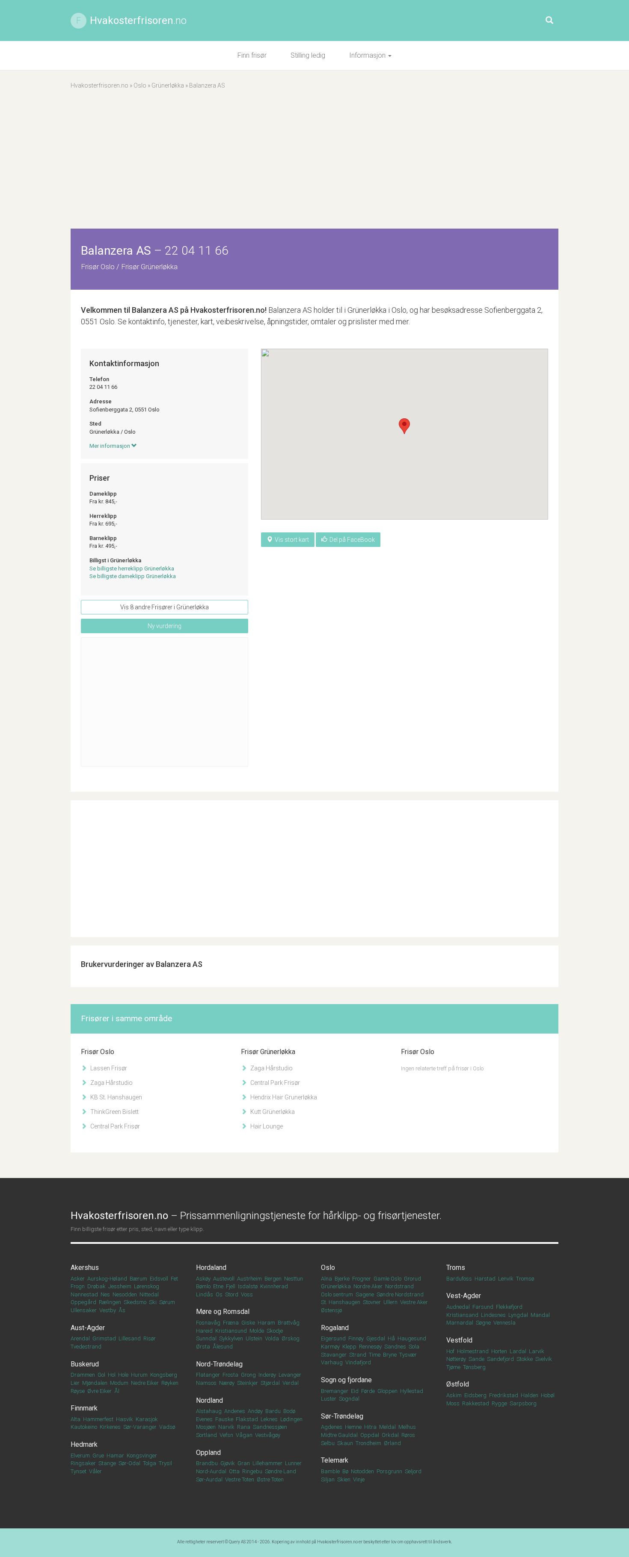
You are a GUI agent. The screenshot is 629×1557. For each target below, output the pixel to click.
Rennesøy (370, 1346)
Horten (499, 1351)
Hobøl (548, 1395)
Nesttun (293, 1278)
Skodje (275, 1331)
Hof (450, 1351)
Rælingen (110, 1302)
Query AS (237, 1541)
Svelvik (543, 1359)
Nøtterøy (456, 1359)
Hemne (353, 1427)
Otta (234, 1471)
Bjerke (342, 1278)
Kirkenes (110, 1427)
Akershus (85, 1267)
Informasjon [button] (368, 55)
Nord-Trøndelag (219, 1364)
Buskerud (85, 1364)
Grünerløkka (167, 85)
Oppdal (369, 1435)
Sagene (365, 1294)
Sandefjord (500, 1359)
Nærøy (226, 1383)
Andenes (234, 1411)
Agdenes (331, 1427)
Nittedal (149, 1294)
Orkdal (390, 1435)
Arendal (80, 1338)
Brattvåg (289, 1322)
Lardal (518, 1351)
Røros (408, 1435)
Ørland (392, 1443)
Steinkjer (247, 1383)
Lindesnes (493, 1315)
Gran (243, 1463)
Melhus (407, 1427)
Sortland (206, 1435)
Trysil (165, 1463)
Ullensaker (84, 1310)
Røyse (78, 1391)
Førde (368, 1391)
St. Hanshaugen (340, 1302)
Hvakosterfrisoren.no (99, 85)
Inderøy (267, 1375)
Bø (345, 1471)
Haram (266, 1322)
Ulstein (254, 1338)
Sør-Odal (129, 1463)
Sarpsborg (523, 1403)
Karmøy (330, 1346)
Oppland (208, 1452)
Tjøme (453, 1367)
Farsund (482, 1307)
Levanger (290, 1375)
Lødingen (291, 1419)
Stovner (372, 1302)
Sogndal (349, 1398)
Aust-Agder (88, 1328)
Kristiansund (231, 1331)
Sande (476, 1359)
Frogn (78, 1286)
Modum (119, 1383)
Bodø (289, 1411)
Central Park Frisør (114, 1126)
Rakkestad (475, 1403)
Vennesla (504, 1322)
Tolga (149, 1463)
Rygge (499, 1403)
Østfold (457, 1384)
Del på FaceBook (352, 539)
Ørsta (203, 1346)
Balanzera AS (155, 310)
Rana (243, 1427)
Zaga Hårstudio (111, 1082)
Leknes (269, 1419)
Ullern (390, 1302)
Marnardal (459, 1322)
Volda (272, 1338)
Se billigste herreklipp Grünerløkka (131, 568)
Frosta (230, 1375)
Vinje (359, 1479)
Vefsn (226, 1435)
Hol (112, 1375)
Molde (256, 1331)
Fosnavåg (208, 1322)
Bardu (273, 1411)
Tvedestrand (86, 1346)
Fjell (230, 1286)
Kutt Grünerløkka (272, 1111)
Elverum (80, 1455)
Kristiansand (462, 1315)
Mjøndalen (94, 1383)
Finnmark (84, 1408)
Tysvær (408, 1354)
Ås (122, 1310)
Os (219, 1294)
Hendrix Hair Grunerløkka (283, 1097)
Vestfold (459, 1340)
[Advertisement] (314, 164)
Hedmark (84, 1444)
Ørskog (291, 1338)
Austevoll (223, 1278)
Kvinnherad (274, 1286)
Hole (123, 1375)
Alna (326, 1278)
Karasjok (147, 1419)
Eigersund (333, 1338)
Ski (153, 1302)
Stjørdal (270, 1383)
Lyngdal (518, 1315)
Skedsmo (135, 1302)
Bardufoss (459, 1278)
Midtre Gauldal (339, 1435)
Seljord (413, 1471)
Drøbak (96, 1286)
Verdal (290, 1383)
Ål (116, 1391)
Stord (231, 1294)
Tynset (78, 1471)
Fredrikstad (503, 1395)
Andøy (255, 1411)
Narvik (226, 1427)
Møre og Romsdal (222, 1311)
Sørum (167, 1302)
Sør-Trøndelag (342, 1416)
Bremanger (334, 1391)
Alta (75, 1419)
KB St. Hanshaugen (115, 1097)
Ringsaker (83, 1463)
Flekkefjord (509, 1307)
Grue (98, 1455)
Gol (101, 1375)
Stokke (524, 1359)
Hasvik (124, 1419)
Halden (529, 1395)
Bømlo (203, 1286)
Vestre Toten (239, 1479)
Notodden (362, 1471)
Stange (107, 1463)
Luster (328, 1398)
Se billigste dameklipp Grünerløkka (132, 576)
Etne (218, 1286)
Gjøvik (227, 1463)
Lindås (204, 1294)
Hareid (204, 1331)
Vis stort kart (292, 539)
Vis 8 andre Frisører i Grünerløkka (164, 607)
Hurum (139, 1375)
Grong (248, 1375)
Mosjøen (206, 1427)
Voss (247, 1294)
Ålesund (223, 1346)
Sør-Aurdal (209, 1479)
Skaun (345, 1443)
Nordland (209, 1400)
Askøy (203, 1278)
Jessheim (119, 1286)
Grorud (412, 1278)
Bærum (138, 1278)
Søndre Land (280, 1471)
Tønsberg (474, 1367)
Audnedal (458, 1307)
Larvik (536, 1351)
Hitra (370, 1427)
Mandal (540, 1315)
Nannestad (84, 1294)
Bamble (330, 1471)
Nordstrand (399, 1286)
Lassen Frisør (108, 1068)
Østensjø (331, 1310)
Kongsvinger (142, 1455)
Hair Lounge (266, 1126)
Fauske (224, 1419)
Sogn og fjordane (346, 1380)
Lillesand (130, 1338)
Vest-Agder (463, 1296)
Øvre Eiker (99, 1391)
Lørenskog (146, 1286)
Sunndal (206, 1338)
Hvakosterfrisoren (138, 20)
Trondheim (368, 1443)
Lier (75, 1383)
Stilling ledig (308, 55)
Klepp (349, 1346)
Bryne (390, 1354)
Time (374, 1354)
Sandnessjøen (270, 1427)
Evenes (204, 1419)
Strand (357, 1354)
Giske (248, 1322)
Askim (454, 1395)
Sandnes (395, 1346)
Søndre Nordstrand (400, 1294)
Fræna (231, 1322)
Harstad (485, 1278)
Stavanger (334, 1354)
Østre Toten (270, 1479)
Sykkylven (231, 1338)
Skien (343, 1479)
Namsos (206, 1383)
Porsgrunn (389, 1471)
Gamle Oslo (387, 1278)
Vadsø (167, 1427)
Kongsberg (163, 1375)
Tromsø (525, 1278)
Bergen (273, 1278)
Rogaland (335, 1328)
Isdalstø (248, 1286)
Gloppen (387, 1391)
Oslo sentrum (337, 1294)
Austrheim (249, 1278)
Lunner (293, 1463)
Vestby (107, 1310)
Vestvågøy (267, 1435)
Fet (174, 1278)
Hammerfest (98, 1419)
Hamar (115, 1455)
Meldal (387, 1427)
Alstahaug (209, 1411)
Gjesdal (375, 1338)
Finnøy (356, 1338)
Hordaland (211, 1267)
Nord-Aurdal (211, 1471)
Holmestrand (473, 1351)
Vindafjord (358, 1362)
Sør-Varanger (140, 1427)
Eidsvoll (159, 1278)
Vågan (244, 1435)
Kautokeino (84, 1427)
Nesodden (125, 1294)
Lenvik (505, 1278)
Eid (355, 1391)
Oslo (140, 85)
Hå (391, 1338)
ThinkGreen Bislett (114, 1111)
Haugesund (412, 1338)
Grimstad (104, 1338)
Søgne (483, 1322)
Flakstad (247, 1419)
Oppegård (83, 1302)
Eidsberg (475, 1395)
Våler (95, 1471)
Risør (149, 1338)
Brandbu (207, 1463)
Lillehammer (267, 1463)
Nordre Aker (368, 1286)
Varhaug (332, 1362)
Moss (453, 1403)
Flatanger (208, 1375)
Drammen (83, 1375)
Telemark (334, 1460)
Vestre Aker (414, 1302)
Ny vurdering (164, 626)
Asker (78, 1278)
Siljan (328, 1479)
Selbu (328, 1443)
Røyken (169, 1383)
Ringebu (252, 1471)
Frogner (361, 1278)
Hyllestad (411, 1391)
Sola (414, 1346)
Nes (105, 1294)
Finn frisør (252, 55)
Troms (455, 1267)
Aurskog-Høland (107, 1278)
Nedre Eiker (145, 1383)
